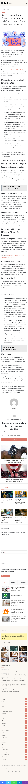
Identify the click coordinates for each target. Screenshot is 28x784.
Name (3, 552)
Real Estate (4, 723)
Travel (3, 725)
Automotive (5, 732)
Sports (3, 728)
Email (3, 558)
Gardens (4, 735)
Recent (13, 582)
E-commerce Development (8, 744)
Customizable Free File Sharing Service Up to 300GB (6, 519)
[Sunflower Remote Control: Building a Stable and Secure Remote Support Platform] (6, 611)
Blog (3, 706)
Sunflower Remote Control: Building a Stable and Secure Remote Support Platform (18, 611)
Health (3, 708)
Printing (4, 759)
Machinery (4, 742)
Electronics (4, 752)
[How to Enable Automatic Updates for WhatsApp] (6, 596)
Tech (7, 9)
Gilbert (5, 24)
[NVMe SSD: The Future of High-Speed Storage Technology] (21, 512)
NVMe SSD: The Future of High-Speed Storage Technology (20, 519)
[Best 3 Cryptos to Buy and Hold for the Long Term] (7, 494)
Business (4, 704)
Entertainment (5, 730)
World (3, 720)
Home (4, 9)
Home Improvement (7, 711)
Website (3, 563)
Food (3, 740)
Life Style (4, 737)
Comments (23, 582)
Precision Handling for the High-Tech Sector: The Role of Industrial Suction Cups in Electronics (20, 502)
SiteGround (23, 768)
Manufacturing (5, 754)
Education (4, 716)
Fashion (4, 713)
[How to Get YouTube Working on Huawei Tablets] (6, 589)
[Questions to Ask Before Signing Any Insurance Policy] (5, 648)
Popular (4, 582)
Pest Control (5, 756)
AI (2, 747)
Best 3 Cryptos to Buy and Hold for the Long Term (6, 501)
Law (3, 718)
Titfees (3, 699)
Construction (5, 749)
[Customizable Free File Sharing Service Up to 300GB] (7, 512)
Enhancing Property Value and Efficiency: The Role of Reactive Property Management (18, 618)
